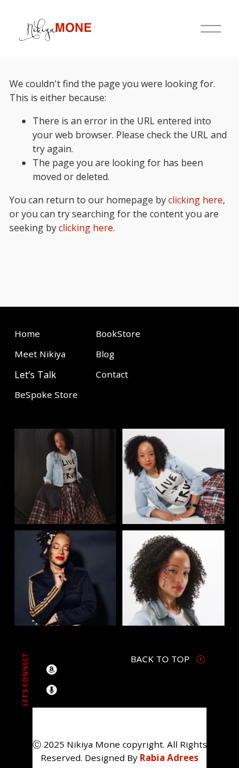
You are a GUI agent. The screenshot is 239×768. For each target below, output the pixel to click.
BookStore (118, 333)
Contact (112, 374)
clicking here (195, 199)
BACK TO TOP (160, 659)
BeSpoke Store (46, 394)
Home (27, 333)
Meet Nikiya (40, 354)
